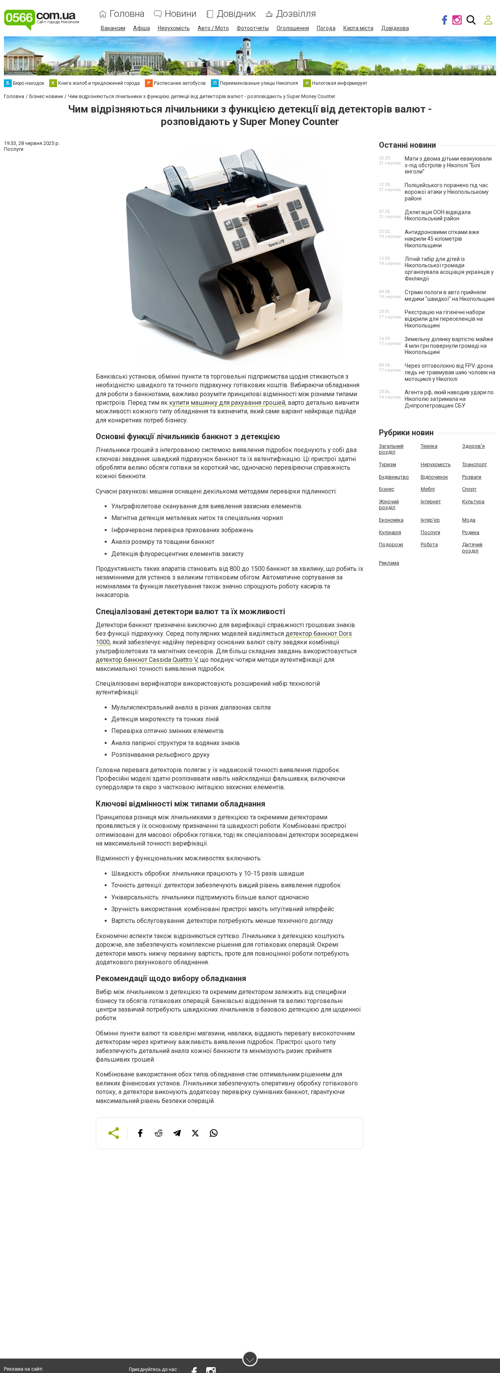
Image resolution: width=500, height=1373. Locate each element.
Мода (468, 520)
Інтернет (431, 501)
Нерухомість (174, 28)
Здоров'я (473, 446)
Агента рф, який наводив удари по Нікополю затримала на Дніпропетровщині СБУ (449, 399)
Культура (473, 501)
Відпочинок (434, 477)
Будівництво (394, 477)
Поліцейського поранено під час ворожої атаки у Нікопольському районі (447, 192)
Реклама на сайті (23, 1369)
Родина (470, 532)
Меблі (428, 489)
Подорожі (391, 544)
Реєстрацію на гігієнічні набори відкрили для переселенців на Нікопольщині (445, 319)
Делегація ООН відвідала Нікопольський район (438, 215)
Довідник (236, 14)
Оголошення (293, 28)
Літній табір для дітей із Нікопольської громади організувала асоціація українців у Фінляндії (449, 269)
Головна (127, 14)
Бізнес (386, 489)
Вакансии (113, 28)
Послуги (430, 532)
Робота (429, 544)
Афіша (141, 28)
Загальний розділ (391, 449)
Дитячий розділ (472, 548)
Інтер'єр (430, 520)
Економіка (391, 520)
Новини (180, 14)
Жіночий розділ (389, 505)
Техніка (429, 446)
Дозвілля (296, 14)
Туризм (387, 464)
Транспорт (474, 464)
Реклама (389, 563)
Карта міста (358, 28)
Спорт (469, 489)
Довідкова (395, 28)
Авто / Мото (213, 28)
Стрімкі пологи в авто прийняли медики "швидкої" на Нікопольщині (450, 295)
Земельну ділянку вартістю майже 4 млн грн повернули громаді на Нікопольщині (449, 346)
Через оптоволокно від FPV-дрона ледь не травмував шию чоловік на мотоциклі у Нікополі (450, 372)
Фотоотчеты (253, 28)
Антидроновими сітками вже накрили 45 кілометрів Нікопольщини (442, 238)
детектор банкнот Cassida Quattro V (146, 659)
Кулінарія (390, 532)
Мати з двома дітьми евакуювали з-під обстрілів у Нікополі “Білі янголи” (448, 165)
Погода (326, 28)
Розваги (471, 477)
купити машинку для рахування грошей (227, 402)
